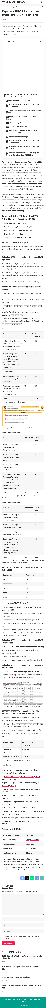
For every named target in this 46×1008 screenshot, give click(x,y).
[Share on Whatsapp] (32, 878)
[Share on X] (27, 878)
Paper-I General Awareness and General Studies (21, 118)
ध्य (15, 675)
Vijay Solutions (15, 2)
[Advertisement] (23, 67)
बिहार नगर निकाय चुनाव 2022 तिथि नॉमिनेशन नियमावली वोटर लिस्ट (23, 818)
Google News (31, 848)
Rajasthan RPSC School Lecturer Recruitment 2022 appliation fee (23, 106)
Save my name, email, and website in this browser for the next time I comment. (22, 937)
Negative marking (34, 318)
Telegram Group (32, 839)
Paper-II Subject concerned (19, 123)
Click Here (26, 750)
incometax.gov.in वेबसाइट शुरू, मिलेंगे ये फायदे (16, 977)
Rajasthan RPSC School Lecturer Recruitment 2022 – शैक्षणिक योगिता (23, 142)
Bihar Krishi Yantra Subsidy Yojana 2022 (19, 808)
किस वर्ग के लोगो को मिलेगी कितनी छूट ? (19, 137)
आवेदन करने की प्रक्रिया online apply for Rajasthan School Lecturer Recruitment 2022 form (23, 154)
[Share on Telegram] (37, 878)
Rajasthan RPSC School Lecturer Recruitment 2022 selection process (23, 148)
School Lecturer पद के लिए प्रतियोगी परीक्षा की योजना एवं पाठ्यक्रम (23, 112)
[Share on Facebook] (22, 878)
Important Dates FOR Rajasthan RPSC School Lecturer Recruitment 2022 (20, 96)
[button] (4, 2)
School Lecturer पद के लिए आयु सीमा (19, 101)
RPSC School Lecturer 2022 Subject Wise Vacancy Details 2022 (21, 132)
